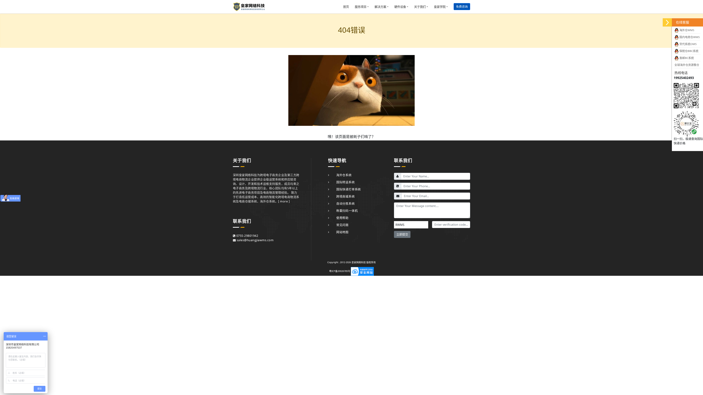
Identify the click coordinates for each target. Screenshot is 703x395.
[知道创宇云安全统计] (362, 271)
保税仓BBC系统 (688, 51)
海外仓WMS (686, 30)
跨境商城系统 (345, 196)
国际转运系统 (345, 182)
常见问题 (342, 225)
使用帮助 (342, 218)
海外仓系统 (344, 175)
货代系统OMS (688, 44)
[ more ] (284, 201)
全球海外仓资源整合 (686, 65)
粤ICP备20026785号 (339, 271)
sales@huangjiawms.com (255, 240)
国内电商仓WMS (689, 37)
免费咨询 (462, 7)
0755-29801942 (247, 236)
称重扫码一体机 (347, 211)
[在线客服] (667, 22)
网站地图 (342, 232)
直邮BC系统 (686, 58)
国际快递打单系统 (348, 189)
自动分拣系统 (345, 204)
